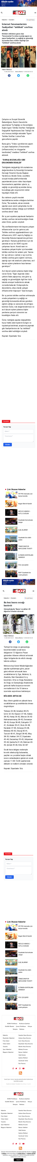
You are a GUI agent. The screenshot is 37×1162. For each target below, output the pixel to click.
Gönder (7, 444)
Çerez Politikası (21, 1026)
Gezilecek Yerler (23, 1060)
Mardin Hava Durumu (24, 1046)
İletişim (15, 1029)
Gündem (11, 20)
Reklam (21, 1029)
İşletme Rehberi (23, 1058)
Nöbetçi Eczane (23, 1049)
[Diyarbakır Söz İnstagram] (20, 1068)
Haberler (4, 20)
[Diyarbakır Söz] (19, 13)
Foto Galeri (6, 1041)
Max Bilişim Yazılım (26, 1084)
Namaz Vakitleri (23, 1052)
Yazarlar (5, 1046)
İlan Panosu (22, 1063)
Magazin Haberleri (8, 1052)
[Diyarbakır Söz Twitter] (16, 1068)
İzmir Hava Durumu (24, 1041)
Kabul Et (18, 1159)
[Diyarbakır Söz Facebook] (13, 1068)
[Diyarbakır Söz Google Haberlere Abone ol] (30, 19)
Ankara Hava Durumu (24, 1038)
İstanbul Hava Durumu (25, 1035)
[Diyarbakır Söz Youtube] (23, 1068)
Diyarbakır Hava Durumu (25, 1043)
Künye (30, 1026)
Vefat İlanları (22, 1055)
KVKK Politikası (12, 1023)
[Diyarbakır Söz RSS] (20, 1073)
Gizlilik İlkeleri (9, 1026)
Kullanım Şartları (24, 1023)
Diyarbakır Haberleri (9, 1038)
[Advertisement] (18, 97)
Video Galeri (6, 1043)
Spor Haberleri (7, 1049)
